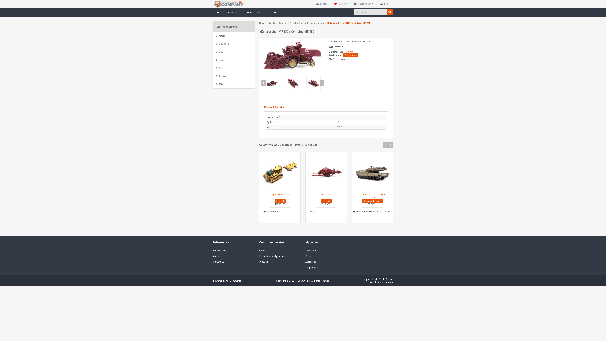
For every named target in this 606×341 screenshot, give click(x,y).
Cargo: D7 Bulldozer (280, 194)
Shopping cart (312, 267)
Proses (222, 67)
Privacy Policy (220, 250)
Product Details (274, 107)
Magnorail (224, 43)
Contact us (274, 12)
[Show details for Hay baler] (326, 173)
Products (233, 12)
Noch (221, 59)
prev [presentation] (263, 83)
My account (253, 12)
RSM (221, 84)
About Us (218, 256)
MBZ (221, 51)
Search (262, 250)
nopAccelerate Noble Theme (378, 279)
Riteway (223, 76)
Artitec (349, 51)
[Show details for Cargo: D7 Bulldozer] (280, 173)
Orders (308, 256)
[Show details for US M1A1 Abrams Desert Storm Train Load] (372, 173)
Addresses (310, 261)
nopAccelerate (385, 282)
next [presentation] (322, 83)
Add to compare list (342, 59)
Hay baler (326, 194)
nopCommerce (233, 280)
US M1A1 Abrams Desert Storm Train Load (372, 196)
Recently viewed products (272, 256)
